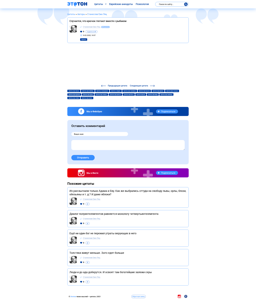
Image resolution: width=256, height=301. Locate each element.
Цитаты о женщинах (102, 91)
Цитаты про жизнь (74, 91)
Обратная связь (138, 296)
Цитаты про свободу (166, 94)
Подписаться (168, 111)
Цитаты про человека (130, 91)
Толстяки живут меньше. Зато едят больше (96, 252)
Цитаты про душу (88, 94)
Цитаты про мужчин (74, 94)
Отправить (83, 157)
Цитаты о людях (115, 91)
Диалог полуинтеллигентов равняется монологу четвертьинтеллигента (113, 213)
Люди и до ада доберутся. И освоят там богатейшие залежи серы (110, 272)
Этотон (73, 297)
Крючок (83, 39)
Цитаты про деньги (115, 94)
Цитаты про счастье (172, 91)
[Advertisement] (128, 64)
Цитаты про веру (152, 94)
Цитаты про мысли (144, 91)
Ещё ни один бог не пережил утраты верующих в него (102, 233)
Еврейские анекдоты (121, 4)
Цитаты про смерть (101, 94)
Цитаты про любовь (87, 91)
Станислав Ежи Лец (91, 26)
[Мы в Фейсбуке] (185, 296)
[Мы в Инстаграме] (179, 296)
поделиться (91, 31)
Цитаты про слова (74, 98)
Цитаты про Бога (128, 94)
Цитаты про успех (87, 98)
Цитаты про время (158, 91)
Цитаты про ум (141, 94)
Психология (142, 4)
